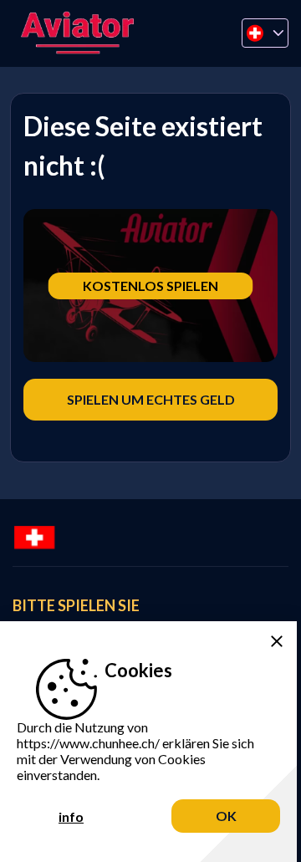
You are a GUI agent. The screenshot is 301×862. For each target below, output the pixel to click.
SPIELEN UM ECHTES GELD (151, 399)
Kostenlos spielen (150, 285)
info (71, 816)
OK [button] (226, 816)
